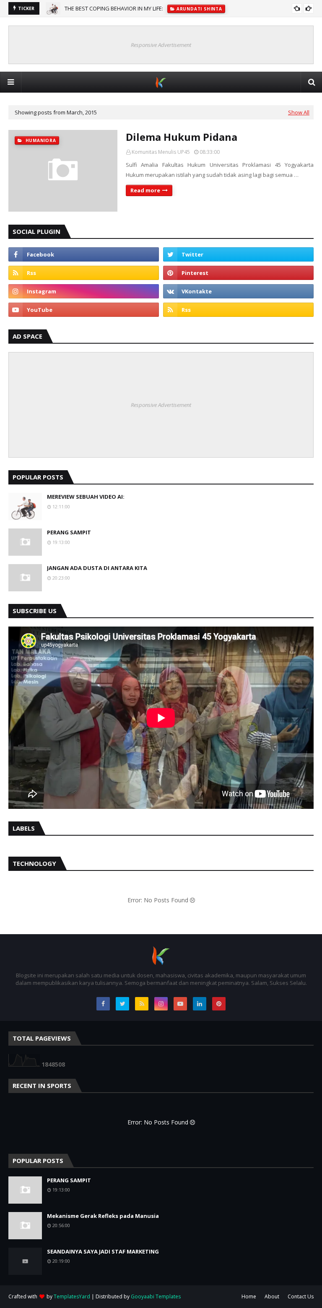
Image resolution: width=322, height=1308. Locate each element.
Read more (145, 190)
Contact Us (301, 1296)
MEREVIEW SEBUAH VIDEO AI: (86, 496)
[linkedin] (199, 1003)
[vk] (238, 291)
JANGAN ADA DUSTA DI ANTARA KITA (97, 568)
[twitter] (238, 254)
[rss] (83, 273)
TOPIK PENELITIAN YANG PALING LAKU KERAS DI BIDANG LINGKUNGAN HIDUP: (161, 9)
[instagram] (83, 291)
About (272, 1296)
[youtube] (83, 310)
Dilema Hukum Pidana (181, 137)
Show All (298, 112)
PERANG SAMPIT (69, 532)
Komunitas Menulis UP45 (161, 151)
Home (249, 1296)
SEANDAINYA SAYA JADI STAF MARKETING (103, 1251)
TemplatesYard (72, 1296)
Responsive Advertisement (161, 45)
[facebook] (83, 254)
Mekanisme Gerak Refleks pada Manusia (103, 1216)
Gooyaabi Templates (156, 1296)
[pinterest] (238, 273)
